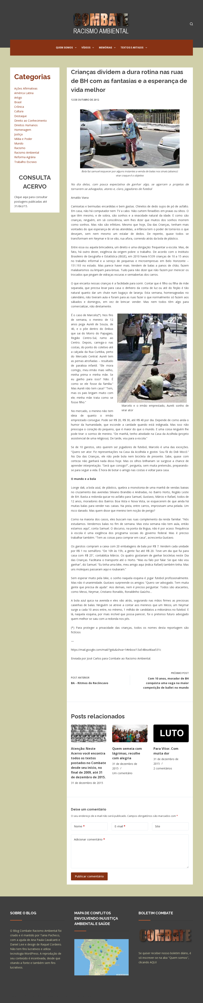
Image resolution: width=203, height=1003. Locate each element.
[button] (75, 47)
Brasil (17, 102)
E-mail (120, 826)
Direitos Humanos (26, 125)
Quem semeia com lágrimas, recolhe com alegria (127, 753)
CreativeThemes (80, 996)
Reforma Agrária (24, 157)
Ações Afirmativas (25, 88)
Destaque (20, 116)
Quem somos (64, 47)
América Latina (24, 93)
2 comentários (162, 768)
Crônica (19, 107)
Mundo (18, 143)
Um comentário (122, 773)
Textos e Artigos (132, 47)
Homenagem (22, 130)
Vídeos (85, 47)
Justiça (18, 134)
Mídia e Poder (23, 139)
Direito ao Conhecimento (30, 120)
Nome (79, 826)
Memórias (105, 47)
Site (157, 826)
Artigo (18, 97)
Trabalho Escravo (25, 162)
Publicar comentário (89, 876)
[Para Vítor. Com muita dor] (171, 733)
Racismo (19, 148)
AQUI (153, 962)
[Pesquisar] (191, 23)
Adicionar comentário (89, 839)
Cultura (18, 111)
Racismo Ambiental (26, 152)
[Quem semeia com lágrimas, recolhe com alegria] (129, 733)
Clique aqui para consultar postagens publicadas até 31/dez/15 (30, 201)
